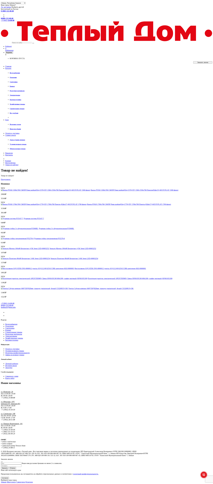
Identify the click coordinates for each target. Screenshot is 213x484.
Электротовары (11, 336)
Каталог (8, 68)
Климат (8, 330)
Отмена (12, 468)
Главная (8, 66)
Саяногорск (20, 482)
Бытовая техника (11, 340)
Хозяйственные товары (14, 338)
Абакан (3, 482)
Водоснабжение (11, 324)
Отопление (9, 326)
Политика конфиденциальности (17, 353)
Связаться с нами (11, 376)
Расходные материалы (13, 334)
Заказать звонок (202, 62)
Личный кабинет (11, 364)
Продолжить (5, 179)
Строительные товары (13, 332)
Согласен (5, 478)
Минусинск (11, 482)
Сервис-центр (10, 135)
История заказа (11, 366)
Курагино (29, 482)
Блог (7, 120)
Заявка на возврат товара (14, 355)
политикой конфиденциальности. (86, 474)
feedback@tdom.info (8, 307)
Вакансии (9, 153)
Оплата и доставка (12, 133)
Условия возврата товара (14, 351)
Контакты (9, 155)
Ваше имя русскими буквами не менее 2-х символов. (42, 463)
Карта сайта (9, 378)
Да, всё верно (6, 7)
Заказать (5, 468)
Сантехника (9, 328)
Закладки (8, 368)
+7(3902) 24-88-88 (7, 303)
